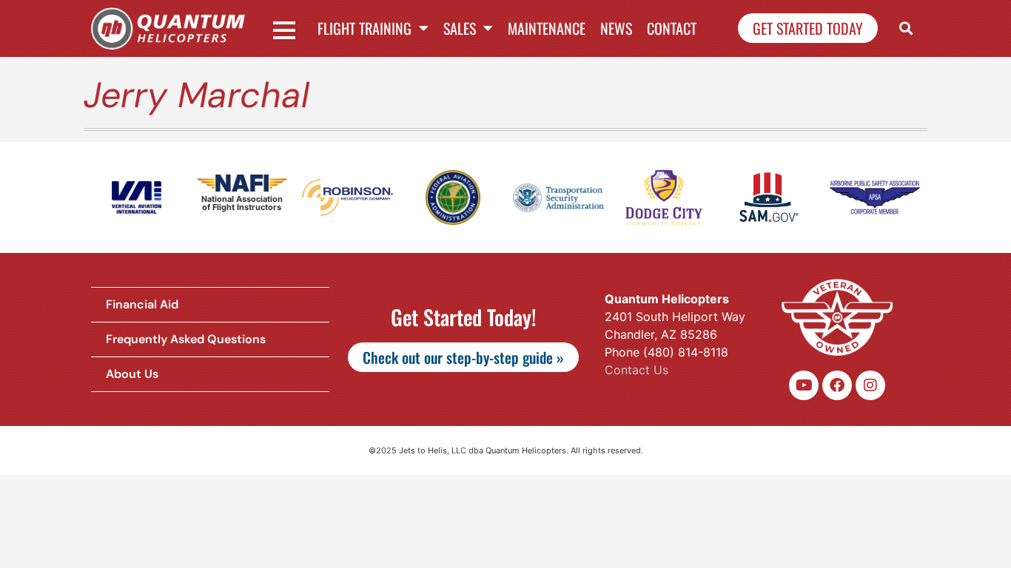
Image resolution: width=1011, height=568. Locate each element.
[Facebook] (837, 385)
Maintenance (546, 28)
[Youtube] (804, 385)
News (616, 28)
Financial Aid (142, 304)
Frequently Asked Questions (186, 339)
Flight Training (365, 28)
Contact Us (636, 369)
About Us (132, 374)
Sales (459, 28)
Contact (671, 28)
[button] (906, 28)
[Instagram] (870, 385)
